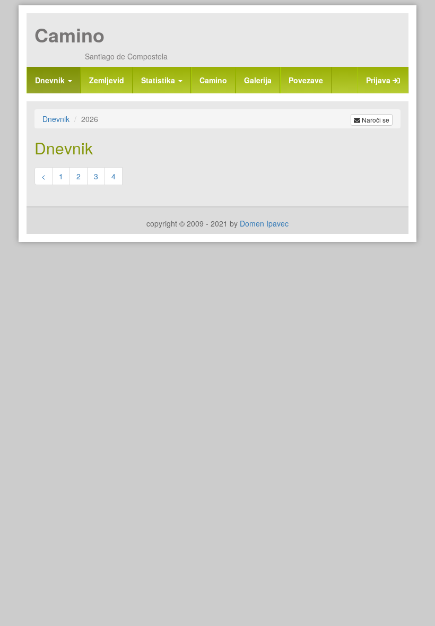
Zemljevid (106, 80)
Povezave (306, 80)
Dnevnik (55, 119)
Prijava (379, 80)
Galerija (258, 80)
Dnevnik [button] (51, 80)
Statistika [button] (159, 80)
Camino (69, 34)
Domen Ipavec (264, 223)
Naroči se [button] (374, 119)
